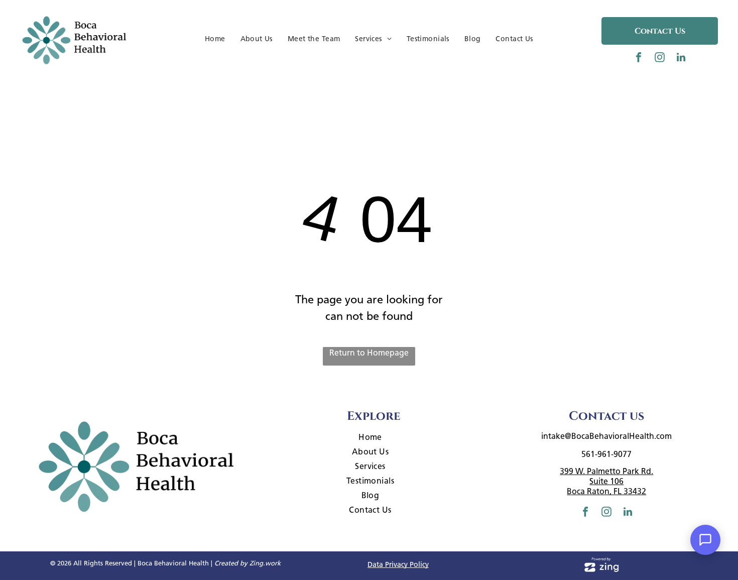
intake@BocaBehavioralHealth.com (606, 436)
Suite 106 (606, 481)
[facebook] (638, 58)
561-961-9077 (606, 454)
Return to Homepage (369, 353)
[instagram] (659, 58)
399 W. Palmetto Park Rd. (606, 471)
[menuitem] (215, 39)
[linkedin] (680, 58)
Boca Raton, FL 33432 (606, 491)
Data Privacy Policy (398, 564)
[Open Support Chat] (705, 540)
